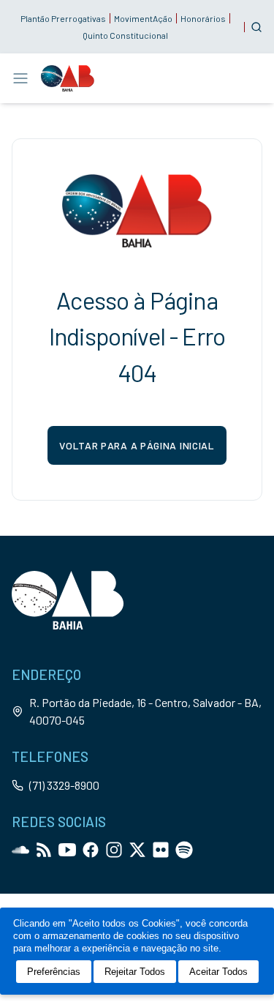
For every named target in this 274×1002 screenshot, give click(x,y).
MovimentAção (143, 18)
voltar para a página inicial (137, 445)
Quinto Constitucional (125, 35)
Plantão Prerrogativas (63, 18)
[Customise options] (256, 27)
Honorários (203, 18)
